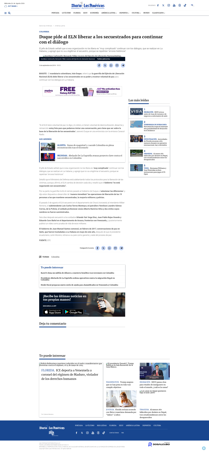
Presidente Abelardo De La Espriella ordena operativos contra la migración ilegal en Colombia (78, 279)
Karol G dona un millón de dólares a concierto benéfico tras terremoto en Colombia (77, 273)
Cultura (136, 13)
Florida (77, 13)
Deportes (123, 13)
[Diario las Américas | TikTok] (185, 5)
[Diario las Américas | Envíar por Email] (117, 65)
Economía (94, 13)
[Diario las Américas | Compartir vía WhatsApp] (111, 65)
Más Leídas (102, 425)
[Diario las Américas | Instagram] (168, 5)
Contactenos (114, 433)
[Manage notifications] (204, 448)
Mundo (146, 13)
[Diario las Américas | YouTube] (174, 5)
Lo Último (66, 13)
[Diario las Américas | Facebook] (158, 5)
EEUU (85, 13)
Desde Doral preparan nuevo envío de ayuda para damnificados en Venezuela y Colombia (79, 285)
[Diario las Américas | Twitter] (163, 5)
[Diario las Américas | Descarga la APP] (53, 312)
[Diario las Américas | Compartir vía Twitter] (105, 65)
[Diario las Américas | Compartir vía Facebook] (99, 65)
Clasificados (158, 13)
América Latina (108, 13)
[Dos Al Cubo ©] (159, 446)
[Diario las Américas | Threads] (179, 5)
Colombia (55, 257)
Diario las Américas (45, 26)
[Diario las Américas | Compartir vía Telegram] (123, 65)
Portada (55, 13)
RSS (122, 433)
